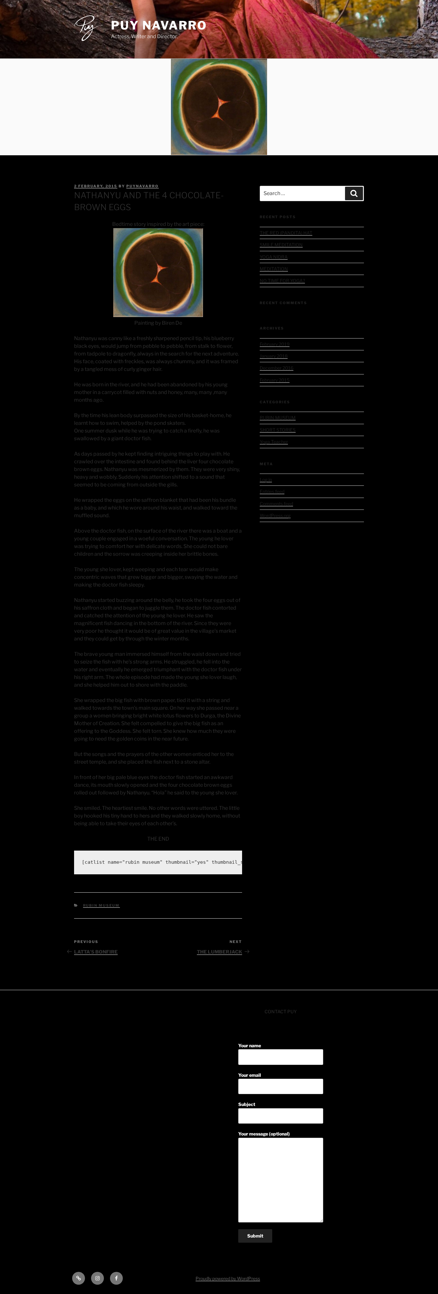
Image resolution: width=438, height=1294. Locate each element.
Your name (249, 1045)
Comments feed (276, 503)
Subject (246, 1104)
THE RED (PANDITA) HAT (286, 233)
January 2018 (274, 356)
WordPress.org (275, 515)
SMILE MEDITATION (281, 244)
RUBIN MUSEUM (101, 905)
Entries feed (272, 491)
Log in (266, 479)
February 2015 (275, 380)
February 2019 (275, 344)
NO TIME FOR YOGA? (282, 280)
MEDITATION (274, 268)
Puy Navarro (159, 25)
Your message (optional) (264, 1133)
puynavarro (142, 186)
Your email (249, 1075)
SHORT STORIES (278, 430)
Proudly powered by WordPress (228, 1278)
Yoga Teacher (274, 441)
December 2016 (276, 368)
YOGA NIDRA (274, 257)
